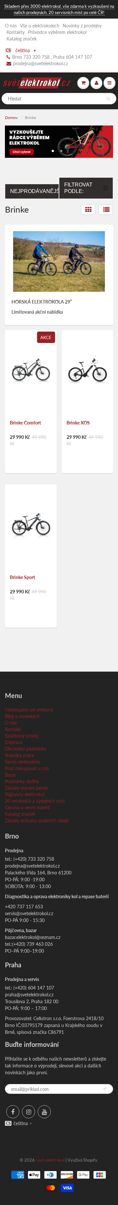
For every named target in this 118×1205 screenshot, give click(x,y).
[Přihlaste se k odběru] (105, 1088)
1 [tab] (52, 149)
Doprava (13, 742)
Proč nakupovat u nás (27, 768)
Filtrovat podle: (78, 188)
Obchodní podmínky (25, 748)
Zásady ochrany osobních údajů (37, 820)
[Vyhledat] (108, 99)
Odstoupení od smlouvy (29, 709)
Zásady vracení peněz (26, 788)
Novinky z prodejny (82, 25)
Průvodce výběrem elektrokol (57, 32)
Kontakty (16, 32)
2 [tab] (61, 149)
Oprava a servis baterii (27, 807)
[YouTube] (44, 1111)
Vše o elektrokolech (39, 25)
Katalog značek (22, 38)
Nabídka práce (19, 755)
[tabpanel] (59, 142)
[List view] (106, 209)
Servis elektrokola (22, 762)
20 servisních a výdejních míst (35, 801)
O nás (11, 25)
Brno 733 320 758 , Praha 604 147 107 (52, 57)
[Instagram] (28, 1111)
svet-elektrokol (50, 1160)
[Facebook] (12, 1111)
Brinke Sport (22, 577)
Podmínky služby (22, 781)
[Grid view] (88, 209)
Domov (11, 117)
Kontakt (13, 729)
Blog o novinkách (22, 716)
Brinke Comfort (25, 422)
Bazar (10, 775)
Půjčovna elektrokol (24, 794)
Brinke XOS (78, 422)
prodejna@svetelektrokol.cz (40, 63)
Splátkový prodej (22, 735)
